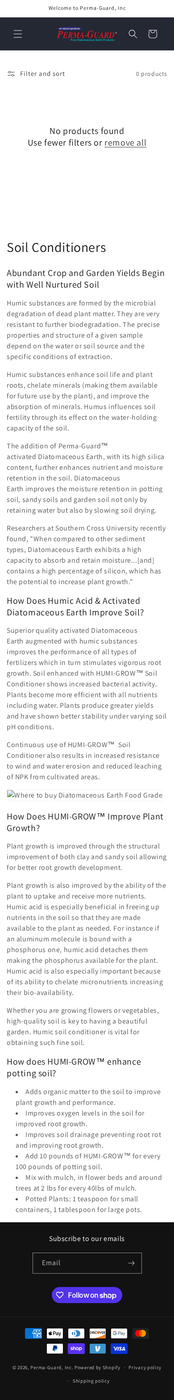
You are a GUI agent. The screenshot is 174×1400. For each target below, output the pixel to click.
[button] (18, 34)
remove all (125, 142)
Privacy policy (145, 1367)
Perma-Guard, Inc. (51, 1367)
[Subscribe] (131, 1263)
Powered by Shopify (97, 1367)
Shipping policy (91, 1381)
